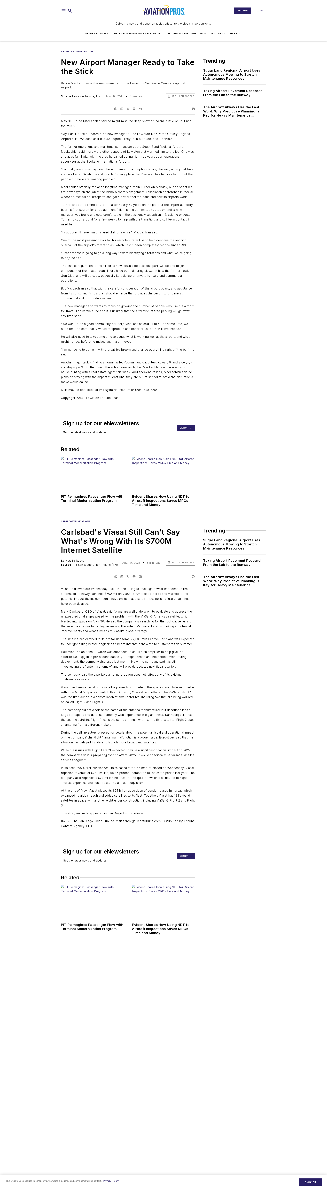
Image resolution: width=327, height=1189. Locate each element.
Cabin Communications (75, 521)
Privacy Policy (111, 1181)
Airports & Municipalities (77, 51)
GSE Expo (236, 33)
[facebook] (115, 109)
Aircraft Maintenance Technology (137, 33)
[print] (193, 109)
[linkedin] (121, 109)
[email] (140, 109)
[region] (163, 1182)
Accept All (310, 1182)
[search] (70, 10)
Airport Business (96, 33)
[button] (63, 10)
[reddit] (134, 109)
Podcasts (218, 33)
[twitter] (128, 109)
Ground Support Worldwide (186, 33)
